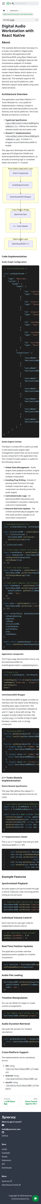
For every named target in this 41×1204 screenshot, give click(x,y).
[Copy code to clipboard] (36, 268)
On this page (8, 20)
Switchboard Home (10, 1185)
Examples (6, 1153)
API (3, 1164)
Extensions (6, 1160)
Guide (4, 1149)
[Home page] (4, 10)
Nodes (4, 1156)
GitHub (5, 1135)
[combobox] (25, 3)
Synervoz (6, 1181)
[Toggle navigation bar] (3, 3)
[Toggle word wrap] (32, 268)
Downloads (7, 1167)
